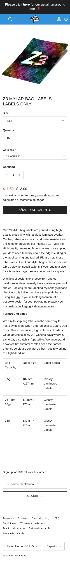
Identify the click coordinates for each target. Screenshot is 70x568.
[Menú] (4, 19)
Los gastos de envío (42, 195)
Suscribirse (34, 495)
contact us (43, 271)
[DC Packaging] (35, 19)
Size (6, 113)
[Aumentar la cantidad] (20, 175)
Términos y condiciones (32, 523)
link (23, 292)
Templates (8, 518)
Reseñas (22, 518)
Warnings (8, 149)
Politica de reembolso (40, 528)
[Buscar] (12, 19)
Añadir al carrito (35, 209)
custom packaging (19, 306)
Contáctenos (9, 523)
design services (44, 306)
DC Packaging (18, 555)
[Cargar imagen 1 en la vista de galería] (35, 60)
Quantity (8, 130)
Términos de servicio (14, 528)
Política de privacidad (14, 533)
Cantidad (9, 166)
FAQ (57, 518)
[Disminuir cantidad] (6, 175)
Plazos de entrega (40, 518)
